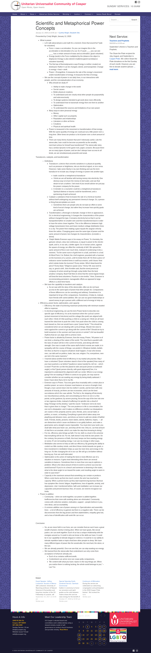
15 (79, 635)
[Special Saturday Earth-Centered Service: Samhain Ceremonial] (71, 591)
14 (104, 631)
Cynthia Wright (64, 33)
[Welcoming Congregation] (118, 634)
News (32, 14)
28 (104, 639)
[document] (75, 312)
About (23, 14)
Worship (66, 14)
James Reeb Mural (103, 14)
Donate (117, 14)
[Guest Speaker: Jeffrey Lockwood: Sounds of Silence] (47, 591)
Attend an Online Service (49, 14)
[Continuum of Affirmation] (94, 589)
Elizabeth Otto (75, 33)
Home (14, 14)
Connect (88, 14)
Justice (77, 14)
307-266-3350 (17, 625)
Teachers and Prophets (119, 41)
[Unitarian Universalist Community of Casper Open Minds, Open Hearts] (48, 6)
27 (100, 639)
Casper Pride (115, 59)
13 (100, 631)
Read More (64, 629)
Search (134, 20)
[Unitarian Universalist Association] (124, 619)
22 (79, 639)
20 (100, 635)
